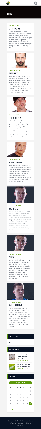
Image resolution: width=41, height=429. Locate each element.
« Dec (12, 409)
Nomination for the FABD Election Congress (24, 356)
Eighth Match (14, 29)
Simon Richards (15, 163)
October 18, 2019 (14, 26)
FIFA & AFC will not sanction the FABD (24, 365)
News (10, 342)
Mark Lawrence (15, 305)
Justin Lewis (14, 209)
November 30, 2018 (15, 206)
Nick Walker (14, 257)
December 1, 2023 (22, 361)
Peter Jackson (15, 118)
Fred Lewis (13, 73)
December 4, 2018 (14, 70)
